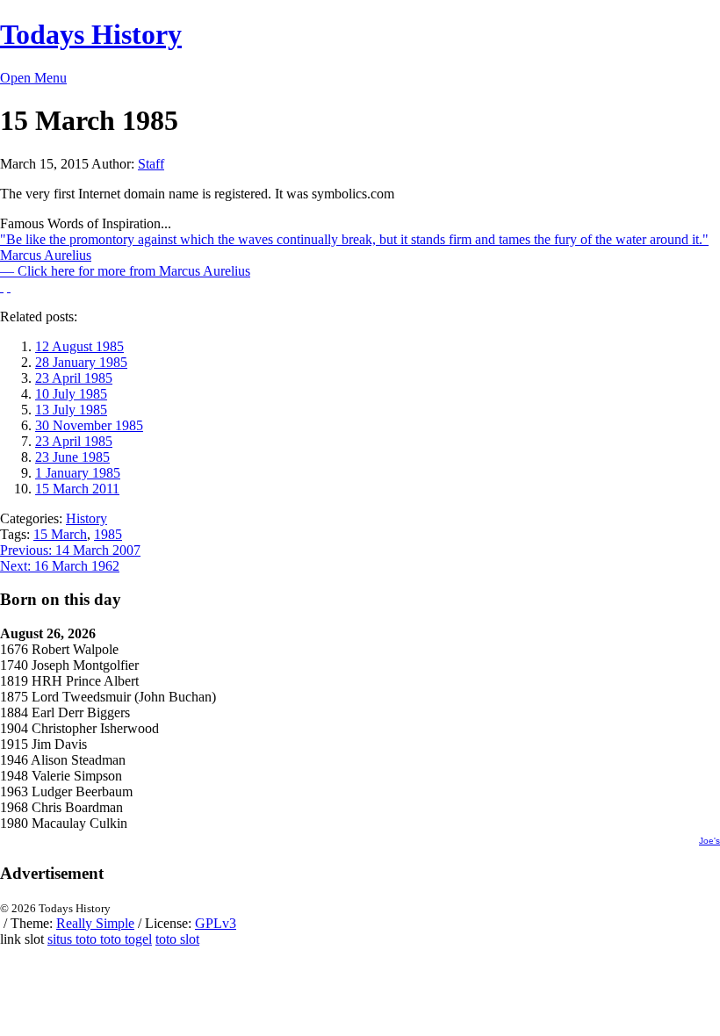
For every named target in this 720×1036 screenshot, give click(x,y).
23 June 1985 (72, 457)
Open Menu (33, 77)
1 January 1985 (77, 472)
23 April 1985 (73, 378)
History (86, 518)
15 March (60, 534)
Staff (151, 163)
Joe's (709, 840)
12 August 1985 (79, 346)
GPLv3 (215, 923)
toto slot (177, 939)
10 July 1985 (71, 393)
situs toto (73, 939)
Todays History (91, 34)
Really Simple (95, 923)
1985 (108, 534)
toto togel (126, 939)
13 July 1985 (71, 409)
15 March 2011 (77, 488)
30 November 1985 (89, 425)
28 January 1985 (81, 362)
